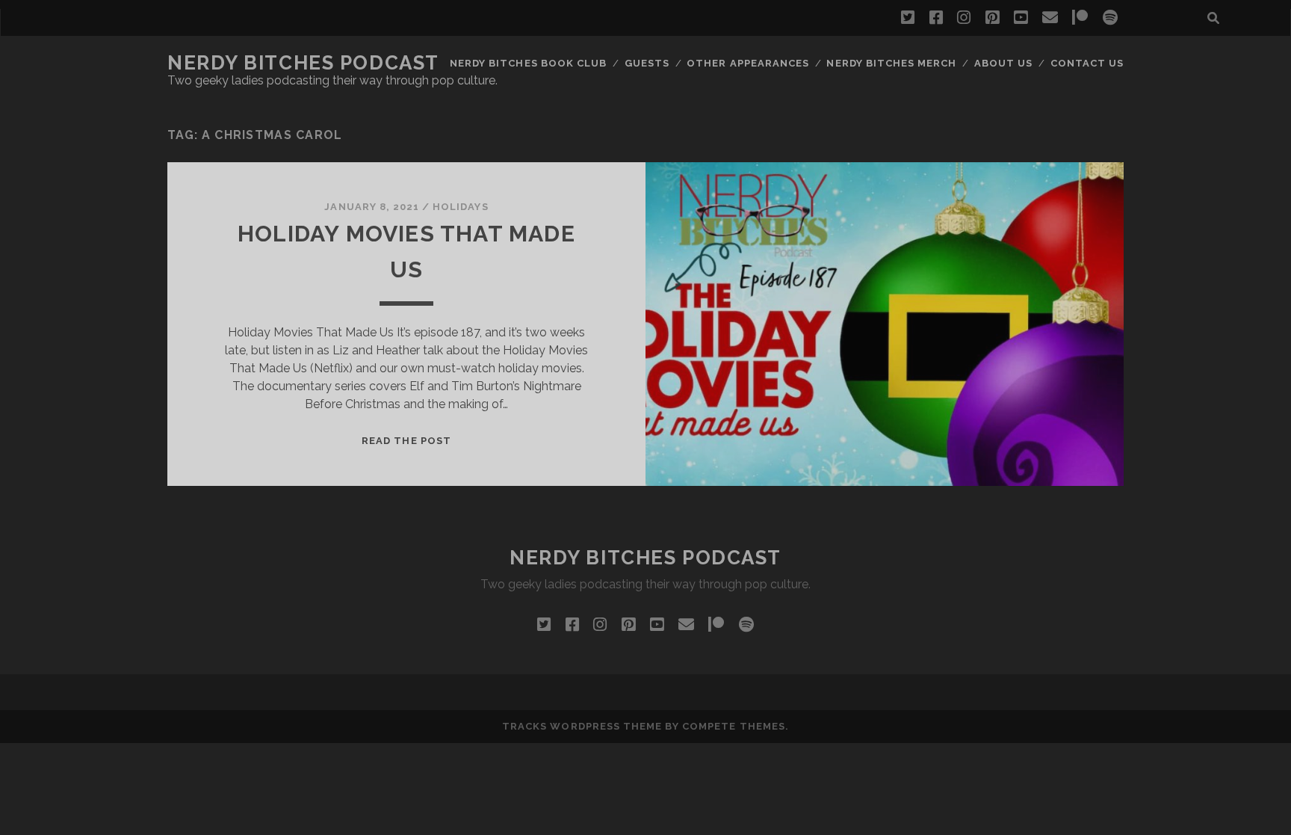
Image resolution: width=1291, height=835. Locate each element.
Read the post (406, 440)
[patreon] (1080, 17)
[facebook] (936, 17)
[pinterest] (992, 17)
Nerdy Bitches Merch (891, 63)
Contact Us (1087, 63)
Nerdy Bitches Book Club (528, 63)
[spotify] (1110, 17)
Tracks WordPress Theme (582, 726)
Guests (647, 63)
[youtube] (1020, 17)
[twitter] (907, 17)
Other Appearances (748, 63)
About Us (1003, 63)
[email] (1050, 17)
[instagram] (963, 17)
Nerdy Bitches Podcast (303, 63)
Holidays (460, 206)
